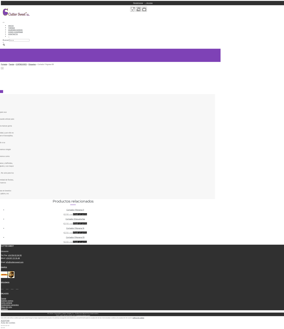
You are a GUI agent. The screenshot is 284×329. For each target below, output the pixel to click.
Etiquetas (32, 64)
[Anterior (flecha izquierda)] (2, 327)
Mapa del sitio (6, 307)
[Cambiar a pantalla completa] (6, 325)
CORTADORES (21, 64)
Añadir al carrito (80, 214)
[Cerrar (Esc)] (2, 325)
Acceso (149, 3)
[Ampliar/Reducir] (8, 325)
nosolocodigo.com (83, 315)
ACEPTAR (5, 321)
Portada (4, 64)
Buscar (6, 40)
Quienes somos (15, 30)
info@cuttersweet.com (14, 262)
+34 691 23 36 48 (13, 258)
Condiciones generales (10, 305)
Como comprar (15, 32)
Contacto (13, 34)
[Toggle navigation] (3, 22)
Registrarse (138, 3)
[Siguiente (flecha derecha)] (4, 327)
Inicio (11, 26)
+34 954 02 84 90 (15, 255)
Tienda (11, 28)
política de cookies (138, 318)
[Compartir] (4, 325)
